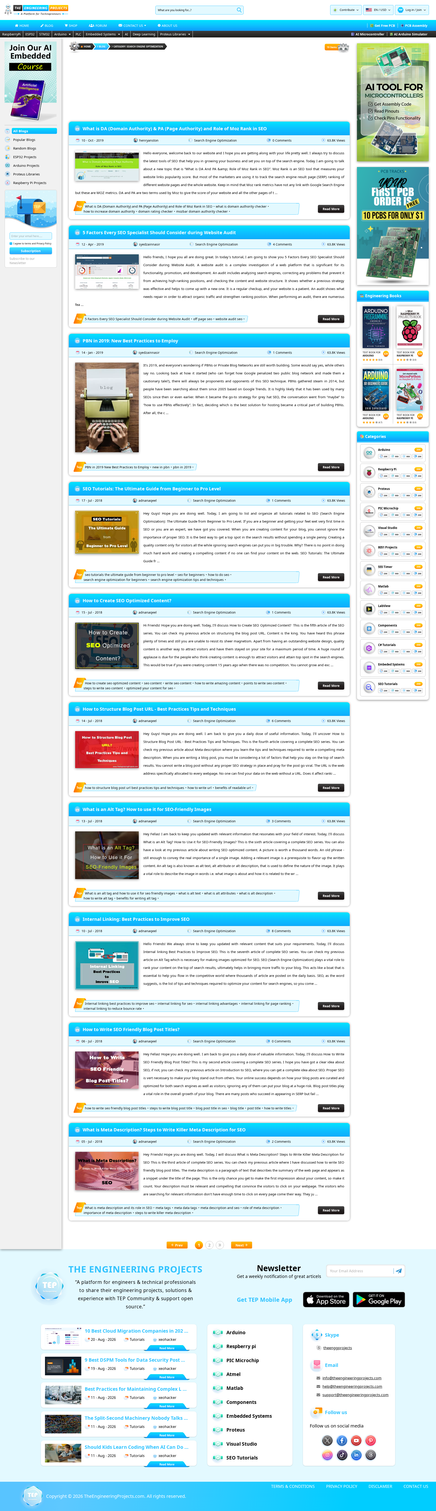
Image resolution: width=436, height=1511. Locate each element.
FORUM (101, 25)
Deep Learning (144, 34)
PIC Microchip (388, 508)
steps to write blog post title (171, 1108)
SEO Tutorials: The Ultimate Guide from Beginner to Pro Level (152, 489)
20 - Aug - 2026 (103, 1339)
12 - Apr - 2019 (93, 244)
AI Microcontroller (370, 34)
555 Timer (385, 567)
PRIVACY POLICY (341, 1486)
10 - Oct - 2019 (93, 140)
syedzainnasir (149, 244)
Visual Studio (387, 528)
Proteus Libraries (173, 34)
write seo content (178, 683)
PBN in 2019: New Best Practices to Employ (130, 341)
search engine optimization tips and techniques (187, 579)
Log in (410, 10)
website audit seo (229, 319)
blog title (237, 1108)
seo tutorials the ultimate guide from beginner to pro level (129, 574)
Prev (179, 1245)
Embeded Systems (391, 664)
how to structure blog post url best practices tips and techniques (134, 788)
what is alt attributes (220, 893)
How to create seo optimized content (113, 683)
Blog (102, 46)
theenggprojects (337, 1347)
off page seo (202, 319)
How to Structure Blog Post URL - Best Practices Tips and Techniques (159, 709)
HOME (24, 25)
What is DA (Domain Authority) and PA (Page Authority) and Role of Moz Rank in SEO (148, 206)
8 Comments (281, 931)
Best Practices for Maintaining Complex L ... (136, 1389)
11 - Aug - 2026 (103, 1397)
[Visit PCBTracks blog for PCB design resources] (393, 283)
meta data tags (185, 1208)
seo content (153, 683)
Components (387, 625)
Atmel (233, 1374)
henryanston (149, 140)
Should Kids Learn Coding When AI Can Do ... (136, 1447)
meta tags (163, 1208)
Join (419, 10)
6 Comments (281, 721)
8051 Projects (387, 547)
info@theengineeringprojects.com (352, 1378)
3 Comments (281, 821)
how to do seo (218, 574)
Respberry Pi (387, 469)
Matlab (383, 586)
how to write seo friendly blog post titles (115, 1108)
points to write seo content (264, 683)
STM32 (44, 34)
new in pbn (161, 467)
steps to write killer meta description (163, 1213)
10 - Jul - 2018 (92, 931)
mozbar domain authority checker (202, 211)
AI (126, 34)
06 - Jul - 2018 (92, 1041)
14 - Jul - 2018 (92, 721)
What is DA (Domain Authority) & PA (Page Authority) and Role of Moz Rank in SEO (175, 128)
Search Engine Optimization (215, 140)
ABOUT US (169, 25)
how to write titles (277, 1108)
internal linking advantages (217, 1003)
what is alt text (189, 893)
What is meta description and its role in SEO (118, 1208)
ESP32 (30, 34)
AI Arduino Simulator (410, 34)
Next (239, 1245)
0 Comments (282, 140)
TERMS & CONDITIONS (293, 1486)
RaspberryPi (11, 34)
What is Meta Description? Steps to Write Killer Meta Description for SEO (164, 1130)
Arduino (60, 34)
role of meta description (261, 1208)
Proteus (384, 489)
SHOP (73, 25)
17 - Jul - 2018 (92, 500)
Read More (331, 209)
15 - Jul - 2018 (92, 612)
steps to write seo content (103, 688)
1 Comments (282, 352)
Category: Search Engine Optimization (138, 46)
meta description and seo (220, 1208)
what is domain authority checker (241, 206)
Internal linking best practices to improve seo (119, 1003)
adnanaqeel (148, 500)
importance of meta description (108, 1213)
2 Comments (281, 1141)
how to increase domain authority (109, 211)
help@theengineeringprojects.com (352, 1386)
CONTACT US (416, 1486)
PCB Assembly (416, 25)
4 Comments (282, 244)
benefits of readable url (233, 788)
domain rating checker (155, 211)
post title (254, 1108)
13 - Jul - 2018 (92, 821)
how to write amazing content (217, 683)
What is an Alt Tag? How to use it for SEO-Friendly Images (147, 809)
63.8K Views (336, 140)
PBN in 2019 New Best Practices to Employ (117, 467)
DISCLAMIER (380, 1486)
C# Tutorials (387, 645)
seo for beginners (191, 574)
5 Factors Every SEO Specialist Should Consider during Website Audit (159, 232)
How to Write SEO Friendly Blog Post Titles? (131, 1029)
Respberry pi (241, 1346)
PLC (78, 34)
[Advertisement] (209, 85)
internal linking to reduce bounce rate (113, 1008)
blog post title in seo (211, 1108)
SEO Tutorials (387, 684)
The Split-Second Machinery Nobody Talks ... (136, 1418)
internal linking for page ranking (266, 1003)
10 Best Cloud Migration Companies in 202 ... (136, 1331)
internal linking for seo (175, 1003)
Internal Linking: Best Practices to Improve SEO (136, 919)
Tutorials (137, 1339)
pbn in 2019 (182, 467)
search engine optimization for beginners (115, 579)
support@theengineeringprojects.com (355, 1394)
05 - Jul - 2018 (92, 1141)
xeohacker (167, 1339)
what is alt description (256, 893)
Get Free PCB (385, 25)
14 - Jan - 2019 (92, 352)
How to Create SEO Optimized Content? (127, 600)
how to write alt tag (98, 898)
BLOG (49, 25)
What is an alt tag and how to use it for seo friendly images (130, 893)
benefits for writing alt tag (136, 898)
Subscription (31, 251)
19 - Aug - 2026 (103, 1368)
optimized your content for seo (149, 688)
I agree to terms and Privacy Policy (32, 243)
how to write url (200, 788)
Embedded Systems (101, 34)
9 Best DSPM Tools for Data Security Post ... (135, 1360)
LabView (384, 606)
